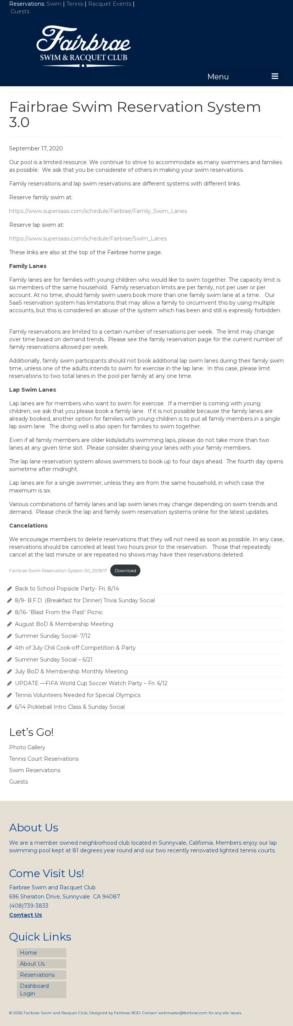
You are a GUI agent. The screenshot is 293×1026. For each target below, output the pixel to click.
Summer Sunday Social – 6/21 (54, 659)
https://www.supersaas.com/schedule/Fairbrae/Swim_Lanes (88, 238)
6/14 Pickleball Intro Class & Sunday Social (70, 706)
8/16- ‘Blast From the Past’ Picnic (59, 612)
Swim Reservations (34, 770)
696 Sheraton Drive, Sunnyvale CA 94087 (64, 896)
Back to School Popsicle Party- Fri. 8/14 (67, 588)
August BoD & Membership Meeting (64, 624)
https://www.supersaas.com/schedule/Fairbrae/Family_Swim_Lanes (98, 211)
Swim (55, 3)
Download (125, 570)
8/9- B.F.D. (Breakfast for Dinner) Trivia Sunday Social (85, 600)
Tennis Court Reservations (44, 758)
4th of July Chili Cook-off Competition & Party (75, 647)
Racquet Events (109, 3)
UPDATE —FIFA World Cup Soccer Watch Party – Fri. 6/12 (91, 683)
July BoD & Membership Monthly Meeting (71, 671)
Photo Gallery (27, 747)
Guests (21, 11)
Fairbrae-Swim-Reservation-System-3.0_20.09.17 (58, 570)
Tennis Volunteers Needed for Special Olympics (77, 695)
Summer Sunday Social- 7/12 (52, 635)
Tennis (74, 3)
